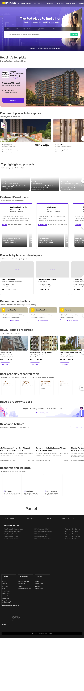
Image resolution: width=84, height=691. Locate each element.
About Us (4, 583)
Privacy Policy (6, 593)
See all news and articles (75, 427)
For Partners (5, 586)
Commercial (27, 29)
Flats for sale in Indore (11, 536)
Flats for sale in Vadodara (42, 539)
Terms (3, 588)
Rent (16, 29)
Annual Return (6, 591)
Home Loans (39, 583)
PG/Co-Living (41, 29)
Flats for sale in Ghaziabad (12, 531)
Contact (13, 100)
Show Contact (14, 320)
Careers (4, 581)
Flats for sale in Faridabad (12, 539)
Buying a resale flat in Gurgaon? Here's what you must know (51, 449)
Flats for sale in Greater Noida (13, 529)
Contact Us (5, 596)
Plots (53, 29)
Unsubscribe (5, 598)
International (39, 588)
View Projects (14, 78)
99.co (20, 586)
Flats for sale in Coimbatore (43, 531)
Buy (8, 29)
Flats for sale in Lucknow (12, 534)
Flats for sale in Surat (41, 536)
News (37, 581)
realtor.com (21, 583)
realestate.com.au (23, 581)
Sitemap (37, 586)
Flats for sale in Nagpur (41, 534)
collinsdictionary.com (24, 588)
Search (74, 35)
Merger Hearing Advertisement (6, 601)
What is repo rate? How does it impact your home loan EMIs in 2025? (15, 449)
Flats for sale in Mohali (41, 529)
